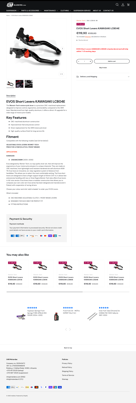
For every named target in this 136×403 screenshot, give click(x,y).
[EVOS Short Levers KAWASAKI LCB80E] (68, 267)
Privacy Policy (67, 363)
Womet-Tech (80, 20)
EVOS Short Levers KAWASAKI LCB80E (66, 278)
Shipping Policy (67, 371)
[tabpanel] (36, 154)
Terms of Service (68, 375)
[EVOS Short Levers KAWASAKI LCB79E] (118, 267)
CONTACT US (108, 11)
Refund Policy (67, 367)
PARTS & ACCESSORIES (30, 11)
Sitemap (65, 379)
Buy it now (103, 67)
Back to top (68, 348)
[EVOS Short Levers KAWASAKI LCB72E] (17, 267)
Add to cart (112, 61)
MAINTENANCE (50, 11)
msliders (13, 396)
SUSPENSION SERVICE (82, 11)
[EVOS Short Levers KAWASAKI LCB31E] (42, 267)
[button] (128, 5)
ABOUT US (97, 11)
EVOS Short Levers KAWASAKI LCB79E (116, 278)
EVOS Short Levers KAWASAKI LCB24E (91, 278)
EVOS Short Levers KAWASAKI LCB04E (22, 15)
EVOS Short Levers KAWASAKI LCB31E (40, 278)
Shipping (88, 37)
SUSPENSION (11, 11)
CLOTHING (65, 11)
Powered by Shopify (22, 396)
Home (8, 15)
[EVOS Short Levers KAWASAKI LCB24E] (93, 267)
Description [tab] (11, 95)
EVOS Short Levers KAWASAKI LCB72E (15, 278)
